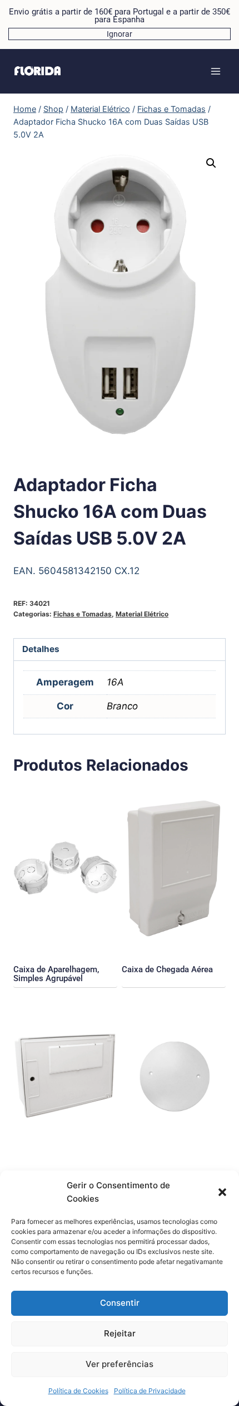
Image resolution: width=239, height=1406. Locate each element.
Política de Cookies (78, 1391)
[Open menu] (215, 71)
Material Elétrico (142, 614)
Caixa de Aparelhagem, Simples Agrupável (56, 973)
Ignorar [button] (119, 34)
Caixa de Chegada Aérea (167, 969)
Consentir (120, 1302)
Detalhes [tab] (40, 649)
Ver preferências (119, 1364)
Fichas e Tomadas (82, 614)
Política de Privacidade (150, 1391)
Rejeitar (120, 1333)
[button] (222, 1192)
